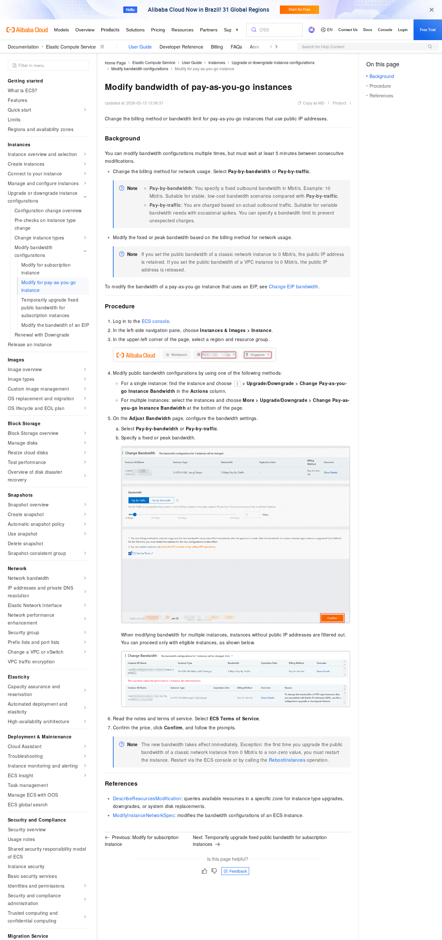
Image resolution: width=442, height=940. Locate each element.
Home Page (115, 62)
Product (339, 102)
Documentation (23, 46)
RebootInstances (287, 760)
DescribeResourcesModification (147, 798)
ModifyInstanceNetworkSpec (143, 815)
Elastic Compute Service (71, 46)
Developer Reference (181, 46)
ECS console (155, 321)
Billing (217, 46)
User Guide (140, 46)
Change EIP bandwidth (293, 286)
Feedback (238, 871)
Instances (216, 62)
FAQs (236, 46)
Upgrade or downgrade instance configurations (273, 62)
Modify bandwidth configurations (139, 68)
